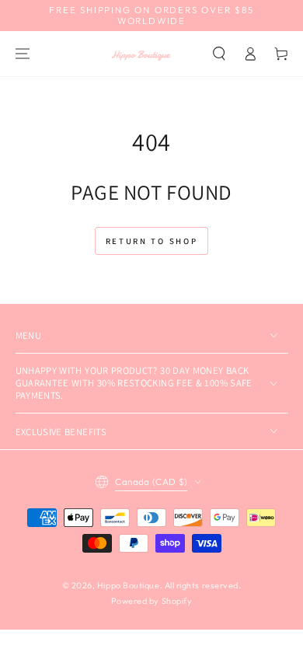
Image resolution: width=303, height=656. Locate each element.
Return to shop (152, 241)
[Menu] (22, 53)
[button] (219, 53)
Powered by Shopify (152, 600)
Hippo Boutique (128, 585)
